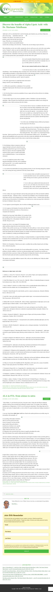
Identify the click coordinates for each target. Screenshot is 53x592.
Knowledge (17, 385)
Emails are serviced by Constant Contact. (31, 547)
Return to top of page (26, 587)
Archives (13, 385)
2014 (9, 385)
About (10, 17)
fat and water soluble (40, 387)
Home (5, 17)
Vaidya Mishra (14, 30)
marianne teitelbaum (12, 388)
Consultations (19, 17)
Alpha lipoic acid (15, 387)
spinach (28, 388)
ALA (9, 387)
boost (27, 482)
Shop (41, 17)
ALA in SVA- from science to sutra (19, 395)
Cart (32, 1)
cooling (37, 482)
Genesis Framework (30, 588)
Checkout (38, 1)
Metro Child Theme (22, 588)
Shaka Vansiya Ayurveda (26, 8)
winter (14, 483)
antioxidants (22, 387)
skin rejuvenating (22, 388)
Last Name (8, 538)
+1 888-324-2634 (17, 1)
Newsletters (33, 17)
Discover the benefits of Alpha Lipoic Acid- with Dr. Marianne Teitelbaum (25, 26)
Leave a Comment (45, 30)
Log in (40, 588)
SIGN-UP (26, 551)
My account (26, 1)
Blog (26, 17)
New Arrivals (24, 385)
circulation (32, 482)
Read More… (15, 503)
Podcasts (26, 20)
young (31, 388)
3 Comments (46, 398)
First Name (8, 531)
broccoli (32, 387)
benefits (28, 387)
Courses (47, 17)
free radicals (42, 482)
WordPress (37, 588)
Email (6, 524)
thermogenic (9, 483)
